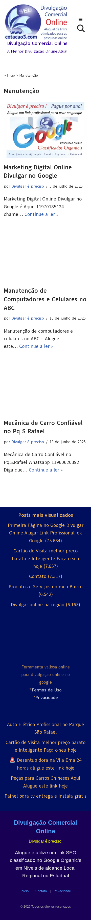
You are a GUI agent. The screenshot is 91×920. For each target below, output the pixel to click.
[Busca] (81, 28)
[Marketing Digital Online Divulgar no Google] (45, 130)
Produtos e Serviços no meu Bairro (45, 587)
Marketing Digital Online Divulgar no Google (38, 171)
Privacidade (62, 891)
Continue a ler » (41, 214)
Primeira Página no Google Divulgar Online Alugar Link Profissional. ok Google (45, 533)
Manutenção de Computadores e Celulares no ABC (45, 299)
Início (11, 75)
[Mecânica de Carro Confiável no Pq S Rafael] (45, 386)
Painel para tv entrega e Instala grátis (45, 796)
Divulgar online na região (37, 604)
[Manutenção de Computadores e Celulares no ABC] (45, 253)
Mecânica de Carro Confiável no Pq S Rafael (43, 427)
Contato (37, 576)
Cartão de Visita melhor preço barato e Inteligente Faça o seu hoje (45, 559)
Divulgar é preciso (27, 186)
